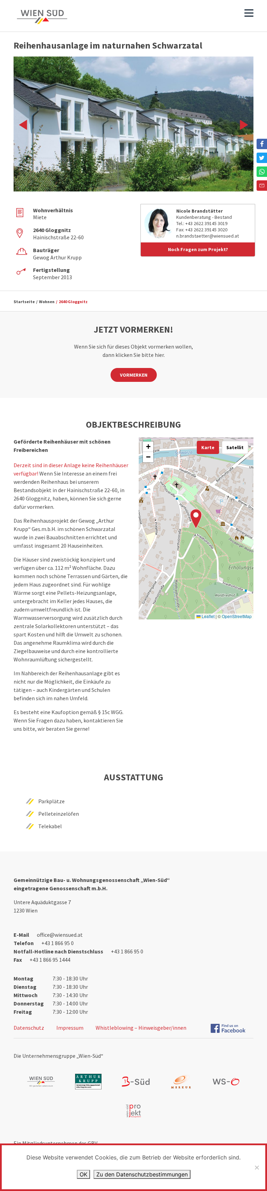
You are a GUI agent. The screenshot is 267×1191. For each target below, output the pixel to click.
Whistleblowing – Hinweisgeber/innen (141, 1027)
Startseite (24, 301)
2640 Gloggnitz (73, 301)
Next (241, 125)
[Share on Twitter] (262, 158)
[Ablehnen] (256, 1167)
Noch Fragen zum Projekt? (198, 249)
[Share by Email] (262, 185)
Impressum (69, 1027)
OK (83, 1174)
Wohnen (47, 301)
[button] (196, 519)
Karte (208, 447)
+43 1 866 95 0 (57, 943)
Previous (25, 125)
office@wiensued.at (60, 934)
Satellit (235, 447)
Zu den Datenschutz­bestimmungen (142, 1174)
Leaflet (208, 616)
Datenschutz (29, 1027)
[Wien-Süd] (42, 17)
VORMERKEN (133, 375)
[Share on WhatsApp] (262, 171)
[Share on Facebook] (262, 144)
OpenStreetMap (237, 616)
